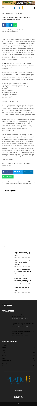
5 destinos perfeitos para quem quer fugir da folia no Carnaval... (23, 324)
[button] (3, 8)
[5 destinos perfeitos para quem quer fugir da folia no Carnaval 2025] (6, 325)
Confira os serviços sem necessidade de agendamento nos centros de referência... (22, 280)
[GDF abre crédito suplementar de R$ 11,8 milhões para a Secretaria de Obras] (8, 263)
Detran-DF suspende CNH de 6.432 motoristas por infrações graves (22, 253)
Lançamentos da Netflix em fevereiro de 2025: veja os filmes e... (23, 332)
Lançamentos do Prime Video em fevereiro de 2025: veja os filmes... (23, 315)
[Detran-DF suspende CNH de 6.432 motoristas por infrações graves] (8, 254)
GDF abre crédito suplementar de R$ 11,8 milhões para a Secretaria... (23, 262)
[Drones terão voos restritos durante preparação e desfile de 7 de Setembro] (8, 289)
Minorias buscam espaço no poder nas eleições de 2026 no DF (22, 271)
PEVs (5, 63)
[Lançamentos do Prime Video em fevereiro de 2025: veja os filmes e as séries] (6, 317)
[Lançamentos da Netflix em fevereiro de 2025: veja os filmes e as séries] (6, 334)
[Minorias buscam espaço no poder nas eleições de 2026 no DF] (8, 272)
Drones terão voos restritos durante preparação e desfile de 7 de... (23, 288)
